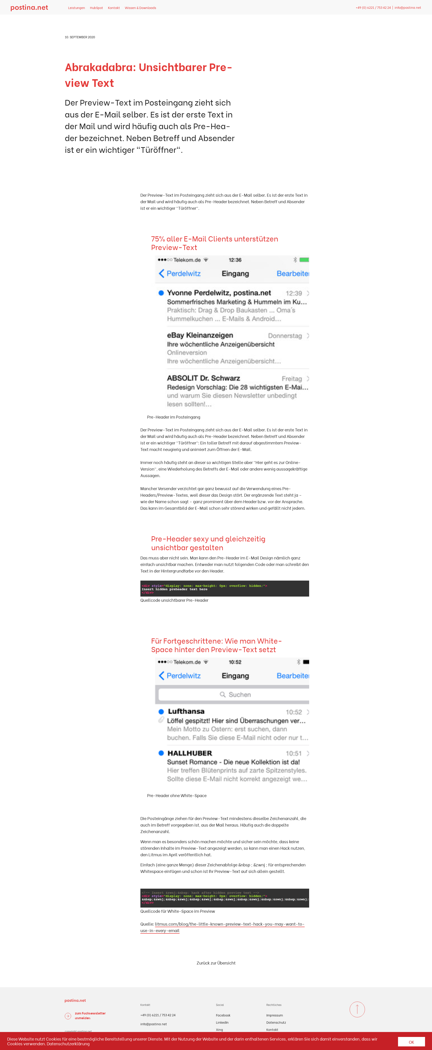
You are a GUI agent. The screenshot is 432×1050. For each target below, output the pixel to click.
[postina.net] (29, 7)
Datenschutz (276, 1022)
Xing (219, 1029)
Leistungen (76, 7)
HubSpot (96, 7)
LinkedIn (222, 1022)
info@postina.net (408, 7)
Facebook (223, 1015)
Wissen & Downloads (140, 7)
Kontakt (114, 7)
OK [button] (411, 1042)
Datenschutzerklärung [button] (68, 1043)
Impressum (274, 1015)
